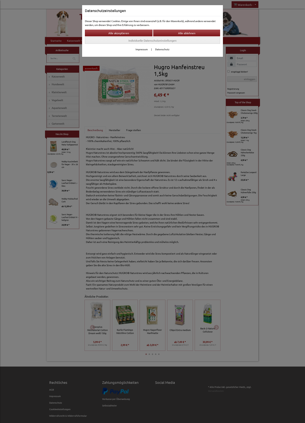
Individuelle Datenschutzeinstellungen (152, 40)
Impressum (142, 49)
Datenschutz (162, 49)
